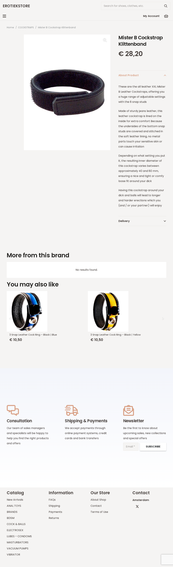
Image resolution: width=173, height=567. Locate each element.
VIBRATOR (13, 555)
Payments (55, 512)
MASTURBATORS (17, 542)
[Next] (163, 318)
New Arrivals (15, 500)
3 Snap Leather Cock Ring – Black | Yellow (116, 334)
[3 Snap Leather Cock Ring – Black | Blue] (46, 311)
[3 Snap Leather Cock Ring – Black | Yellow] (127, 311)
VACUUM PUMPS (17, 548)
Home (10, 27)
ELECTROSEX (15, 530)
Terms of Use (99, 512)
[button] (4, 16)
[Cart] (166, 16)
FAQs (52, 500)
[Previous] (10, 318)
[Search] (165, 5)
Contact (96, 506)
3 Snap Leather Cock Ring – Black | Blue (33, 334)
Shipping (54, 506)
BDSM (10, 518)
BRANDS (12, 512)
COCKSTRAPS (26, 27)
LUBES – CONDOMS (19, 536)
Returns (54, 518)
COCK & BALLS (16, 524)
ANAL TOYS (14, 506)
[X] (137, 506)
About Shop (98, 500)
